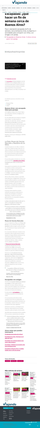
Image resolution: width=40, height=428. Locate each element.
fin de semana (20, 360)
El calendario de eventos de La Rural (14, 334)
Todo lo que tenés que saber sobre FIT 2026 (24, 378)
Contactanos (28, 422)
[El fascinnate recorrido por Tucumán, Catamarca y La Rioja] (33, 376)
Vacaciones (5, 415)
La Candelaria (16, 292)
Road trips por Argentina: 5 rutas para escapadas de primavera (25, 395)
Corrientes (16, 389)
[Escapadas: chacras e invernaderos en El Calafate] (33, 391)
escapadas (4, 12)
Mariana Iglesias (11, 78)
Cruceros (10, 414)
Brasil (28, 12)
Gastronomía (11, 416)
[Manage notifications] (37, 426)
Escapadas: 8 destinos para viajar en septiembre (16, 378)
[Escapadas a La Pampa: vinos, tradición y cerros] (8, 375)
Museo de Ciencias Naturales (13, 244)
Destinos (4, 413)
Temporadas (24, 389)
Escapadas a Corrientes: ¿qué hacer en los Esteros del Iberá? (16, 395)
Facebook (28, 410)
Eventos (23, 374)
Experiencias (11, 412)
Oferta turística (4, 411)
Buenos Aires (13, 360)
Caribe (24, 12)
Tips (4, 418)
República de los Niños (19, 160)
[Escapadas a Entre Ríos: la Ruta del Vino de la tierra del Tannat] (8, 391)
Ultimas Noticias (10, 418)
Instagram (28, 412)
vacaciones (15, 12)
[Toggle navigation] (2, 6)
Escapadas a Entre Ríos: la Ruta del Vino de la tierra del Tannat (8, 398)
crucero (9, 12)
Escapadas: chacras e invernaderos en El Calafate (33, 398)
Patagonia (32, 393)
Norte (32, 378)
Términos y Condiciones (7, 426)
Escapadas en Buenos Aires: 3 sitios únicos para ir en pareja (21, 38)
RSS (30, 424)
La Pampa (7, 376)
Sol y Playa (11, 410)
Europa (19, 12)
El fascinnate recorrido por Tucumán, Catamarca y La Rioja (33, 383)
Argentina (16, 374)
